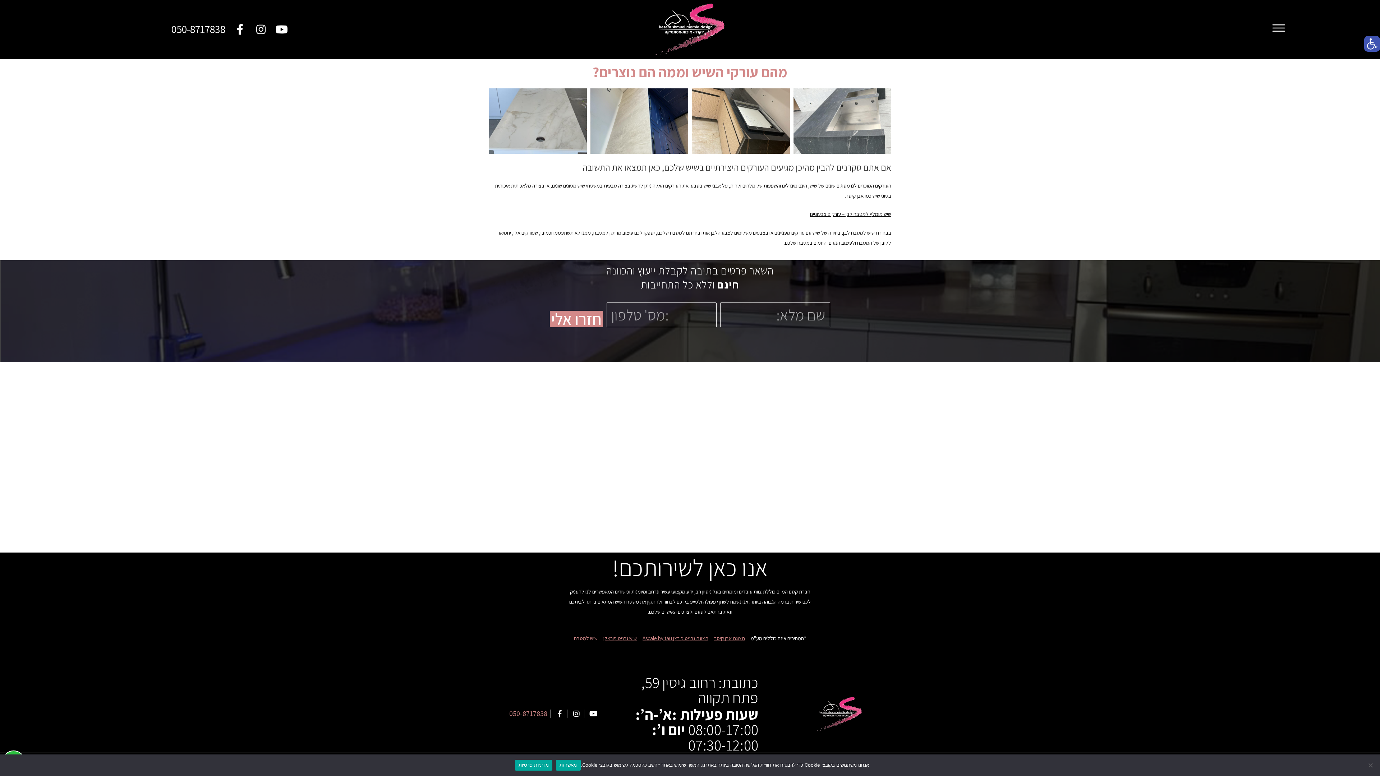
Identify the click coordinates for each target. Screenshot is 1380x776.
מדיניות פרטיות (534, 765)
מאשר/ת (568, 765)
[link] (1372, 44)
